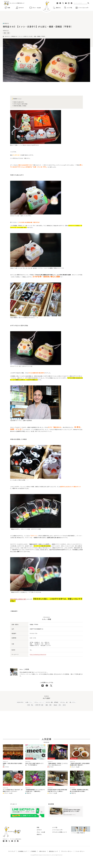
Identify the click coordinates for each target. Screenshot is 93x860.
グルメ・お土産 (36, 7)
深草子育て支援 (39, 705)
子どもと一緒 (64, 702)
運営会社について (53, 851)
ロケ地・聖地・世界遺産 (52, 702)
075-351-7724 (33, 633)
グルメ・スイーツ (39, 702)
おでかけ (21, 7)
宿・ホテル (72, 702)
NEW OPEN (20, 702)
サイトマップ (11, 851)
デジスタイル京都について (59, 832)
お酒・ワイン (29, 702)
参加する (58, 7)
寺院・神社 (30, 705)
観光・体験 (6, 33)
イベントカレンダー (83, 7)
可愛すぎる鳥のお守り (18, 102)
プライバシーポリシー (67, 851)
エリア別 (69, 7)
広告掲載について (22, 851)
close (19, 98)
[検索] (88, 3)
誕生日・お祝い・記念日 (60, 705)
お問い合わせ (42, 851)
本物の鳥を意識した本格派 (19, 105)
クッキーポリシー (80, 851)
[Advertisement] (46, 18)
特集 (9, 7)
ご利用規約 (33, 851)
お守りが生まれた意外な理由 (20, 104)
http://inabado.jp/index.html (38, 654)
